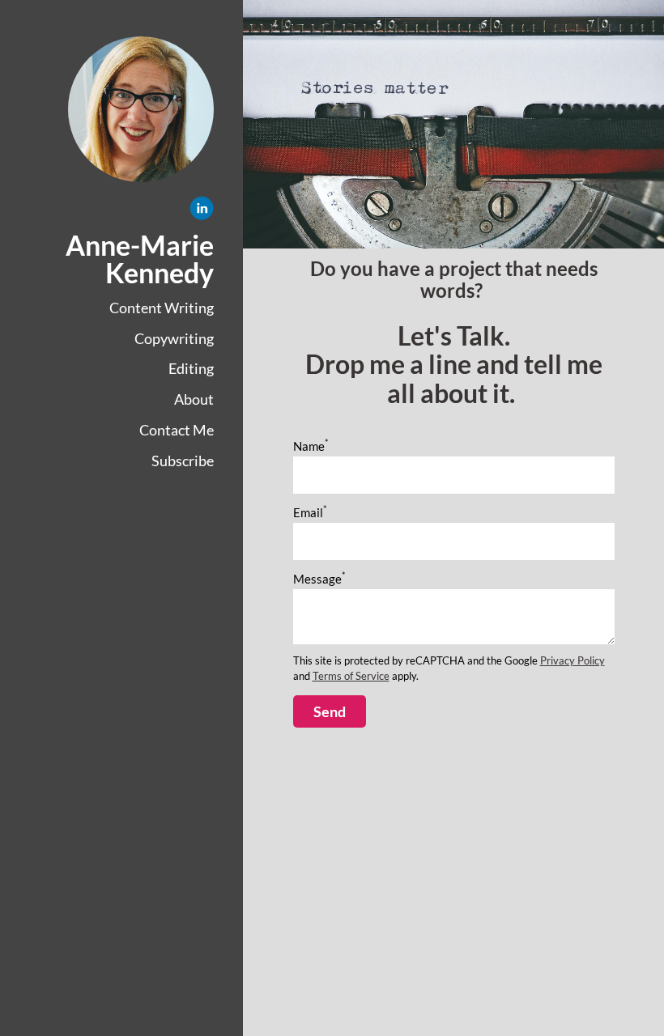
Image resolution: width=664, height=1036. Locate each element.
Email (309, 512)
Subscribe (182, 460)
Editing (191, 368)
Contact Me (176, 430)
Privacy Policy (572, 661)
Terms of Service (351, 676)
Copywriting (174, 338)
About (194, 399)
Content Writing (161, 307)
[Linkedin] (201, 211)
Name (310, 446)
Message (319, 578)
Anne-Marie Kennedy (140, 259)
